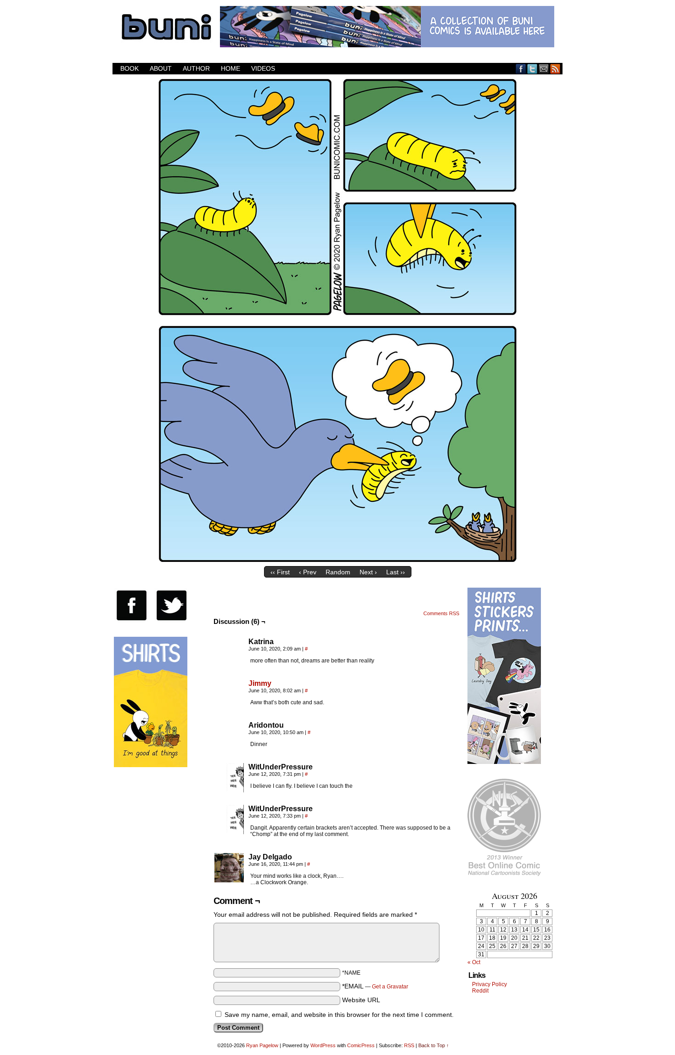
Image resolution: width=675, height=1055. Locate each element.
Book (129, 68)
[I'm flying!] (337, 559)
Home (230, 68)
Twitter (532, 68)
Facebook (521, 68)
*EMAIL (375, 986)
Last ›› (395, 572)
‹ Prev (307, 572)
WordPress (323, 1045)
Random (338, 572)
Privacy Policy (489, 984)
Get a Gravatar (390, 986)
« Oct (473, 962)
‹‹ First (280, 572)
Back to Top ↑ (433, 1045)
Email (544, 68)
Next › (368, 572)
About (161, 68)
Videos (263, 68)
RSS (555, 68)
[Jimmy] (229, 706)
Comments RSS (441, 613)
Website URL (361, 1000)
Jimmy (259, 683)
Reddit (480, 991)
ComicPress (361, 1045)
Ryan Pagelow (262, 1045)
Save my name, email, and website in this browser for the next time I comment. (339, 1014)
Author (196, 68)
